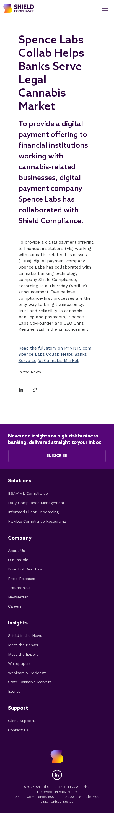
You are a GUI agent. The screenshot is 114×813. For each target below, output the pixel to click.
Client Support (21, 720)
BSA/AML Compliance (28, 493)
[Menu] (105, 8)
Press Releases (21, 578)
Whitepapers (19, 663)
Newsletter (18, 597)
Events (14, 691)
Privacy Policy (66, 792)
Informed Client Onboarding (33, 512)
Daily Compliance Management (36, 503)
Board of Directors (25, 569)
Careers (15, 606)
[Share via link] (34, 389)
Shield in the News (25, 635)
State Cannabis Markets (29, 682)
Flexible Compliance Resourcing (37, 521)
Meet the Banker (23, 645)
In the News (30, 372)
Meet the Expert (23, 654)
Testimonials (19, 587)
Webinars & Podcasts (27, 673)
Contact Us (18, 730)
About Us (16, 550)
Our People (18, 559)
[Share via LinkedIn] (21, 389)
